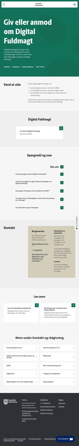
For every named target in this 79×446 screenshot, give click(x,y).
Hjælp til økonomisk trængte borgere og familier (20, 356)
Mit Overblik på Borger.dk (52, 366)
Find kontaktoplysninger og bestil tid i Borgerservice (30, 413)
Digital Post (10, 374)
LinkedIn (61, 406)
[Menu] (74, 4)
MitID (9, 366)
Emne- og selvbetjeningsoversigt (15, 439)
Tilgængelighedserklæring (52, 439)
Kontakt (20, 440)
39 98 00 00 (38, 250)
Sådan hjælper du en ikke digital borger (20, 382)
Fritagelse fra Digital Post (51, 374)
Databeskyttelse (9, 440)
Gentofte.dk (7, 66)
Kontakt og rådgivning (27, 66)
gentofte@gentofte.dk (47, 406)
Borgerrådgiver (48, 382)
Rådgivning (47, 356)
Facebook (62, 403)
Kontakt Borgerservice (14, 348)
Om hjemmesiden (35, 439)
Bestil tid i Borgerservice (51, 348)
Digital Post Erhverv (46, 413)
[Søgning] (3, 4)
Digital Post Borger (46, 410)
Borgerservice (16, 66)
